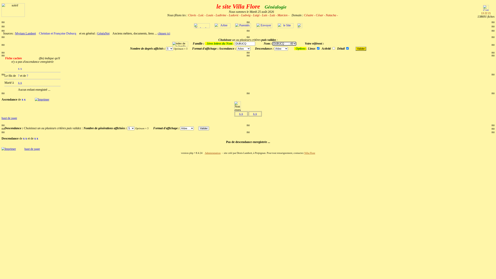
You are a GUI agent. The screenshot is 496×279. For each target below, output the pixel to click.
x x (241, 113)
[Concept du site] (286, 27)
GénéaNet (103, 33)
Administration (213, 153)
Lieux (311, 48)
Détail (341, 48)
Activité (326, 48)
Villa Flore (309, 153)
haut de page (9, 118)
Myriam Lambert (25, 33)
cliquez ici (164, 33)
